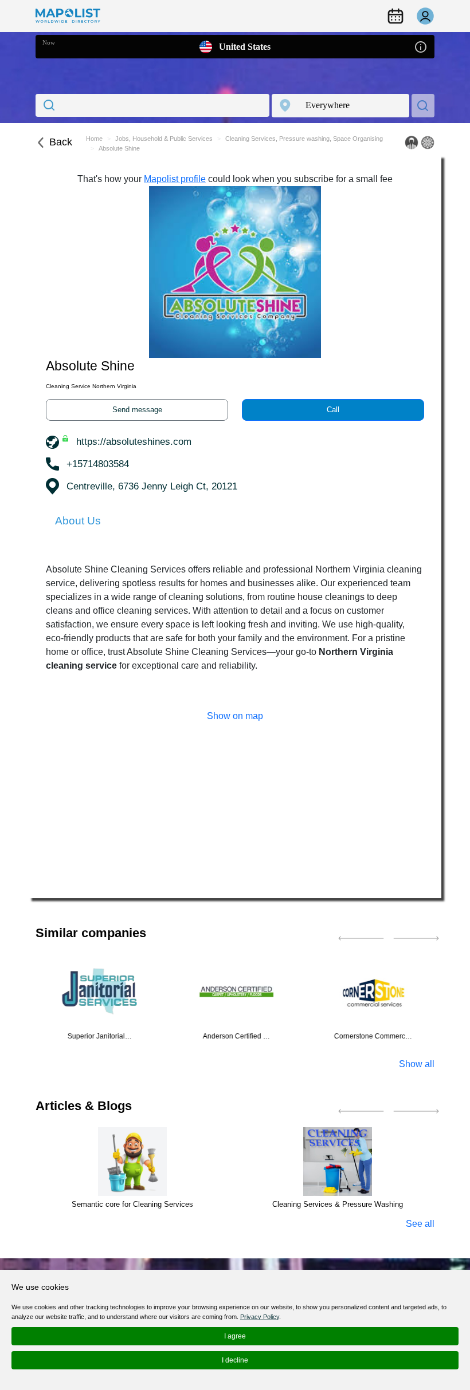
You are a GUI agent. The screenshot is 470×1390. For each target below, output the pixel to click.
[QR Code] (427, 142)
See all (420, 1224)
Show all (416, 1064)
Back (60, 142)
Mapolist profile (175, 179)
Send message (137, 409)
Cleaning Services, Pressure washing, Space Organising (304, 138)
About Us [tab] (78, 521)
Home (94, 138)
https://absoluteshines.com (133, 441)
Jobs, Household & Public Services (164, 138)
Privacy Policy (259, 1316)
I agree (235, 1336)
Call (333, 409)
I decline (235, 1360)
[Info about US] (421, 46)
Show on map (235, 716)
